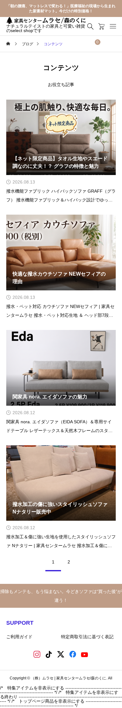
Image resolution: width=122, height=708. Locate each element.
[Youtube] (85, 655)
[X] (61, 655)
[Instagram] (37, 655)
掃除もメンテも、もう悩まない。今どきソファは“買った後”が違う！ (61, 596)
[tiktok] (49, 655)
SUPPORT (19, 623)
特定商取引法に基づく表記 (88, 636)
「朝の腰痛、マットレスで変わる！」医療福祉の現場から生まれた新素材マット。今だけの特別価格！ (61, 9)
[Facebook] (73, 655)
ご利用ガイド (19, 636)
